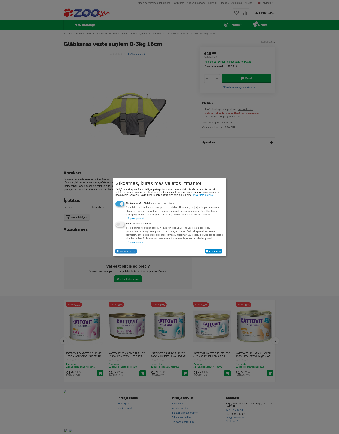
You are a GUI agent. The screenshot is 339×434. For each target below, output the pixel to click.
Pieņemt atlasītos (126, 251)
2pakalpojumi (135, 218)
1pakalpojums (135, 242)
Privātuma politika (203, 194)
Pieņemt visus (213, 251)
